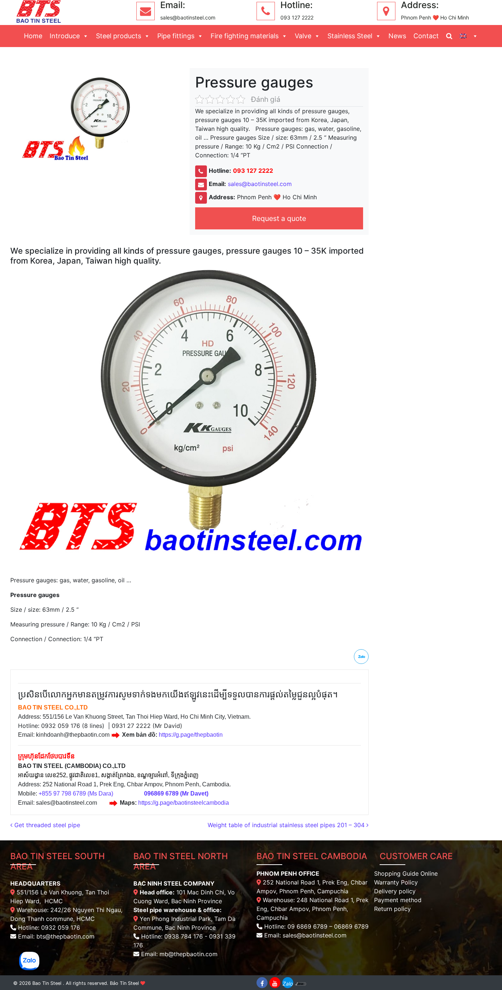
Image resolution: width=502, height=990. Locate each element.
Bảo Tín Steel (124, 983)
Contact (426, 36)
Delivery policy (395, 891)
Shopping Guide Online (406, 873)
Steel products (118, 36)
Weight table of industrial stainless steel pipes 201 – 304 (287, 825)
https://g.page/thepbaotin (191, 735)
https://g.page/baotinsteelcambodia (183, 803)
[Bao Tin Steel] (39, 11)
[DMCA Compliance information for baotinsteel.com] (300, 982)
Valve (303, 36)
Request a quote (279, 218)
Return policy (392, 908)
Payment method (398, 900)
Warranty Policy (396, 882)
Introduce (65, 36)
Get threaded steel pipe (46, 825)
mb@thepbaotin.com (188, 954)
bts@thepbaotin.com (65, 936)
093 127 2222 (253, 170)
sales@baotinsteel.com (260, 183)
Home (33, 36)
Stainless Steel (349, 36)
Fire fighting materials (245, 36)
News (397, 36)
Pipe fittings (175, 36)
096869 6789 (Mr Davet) (176, 793)
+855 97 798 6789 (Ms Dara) (76, 793)
